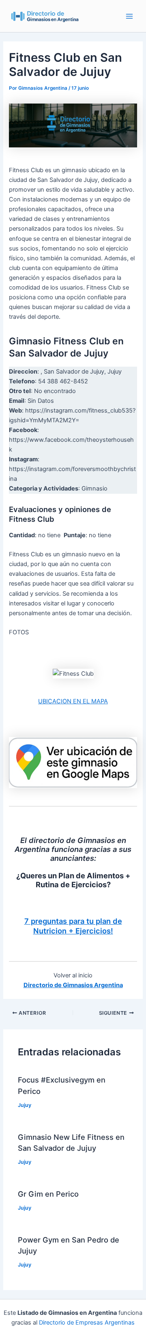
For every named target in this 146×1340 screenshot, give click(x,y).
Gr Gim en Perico (48, 1193)
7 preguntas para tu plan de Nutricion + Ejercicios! (73, 925)
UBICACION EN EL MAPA (73, 701)
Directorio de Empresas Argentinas (87, 1322)
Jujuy (24, 1105)
